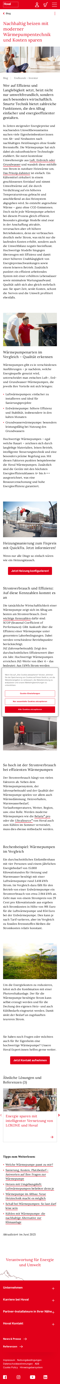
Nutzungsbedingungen (29, 1360)
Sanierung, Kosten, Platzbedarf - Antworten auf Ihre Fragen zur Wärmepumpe (27, 1174)
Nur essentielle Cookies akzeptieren (30, 701)
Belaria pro (42, 816)
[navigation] (54, 4)
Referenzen (10, 1346)
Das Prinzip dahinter (16, 173)
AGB (37, 1363)
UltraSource (23, 820)
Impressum (9, 1360)
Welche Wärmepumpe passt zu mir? (29, 1164)
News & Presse (12, 1338)
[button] (30, 571)
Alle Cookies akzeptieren (30, 709)
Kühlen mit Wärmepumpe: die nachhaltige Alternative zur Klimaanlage (25, 1218)
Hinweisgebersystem (31, 1367)
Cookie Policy (10, 1367)
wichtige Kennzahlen (17, 618)
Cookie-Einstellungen (30, 693)
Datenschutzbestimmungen (18, 1363)
